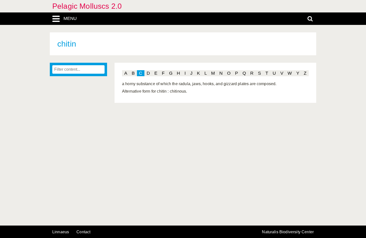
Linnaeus (60, 232)
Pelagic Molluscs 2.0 (87, 6)
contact (83, 232)
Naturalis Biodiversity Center (288, 232)
